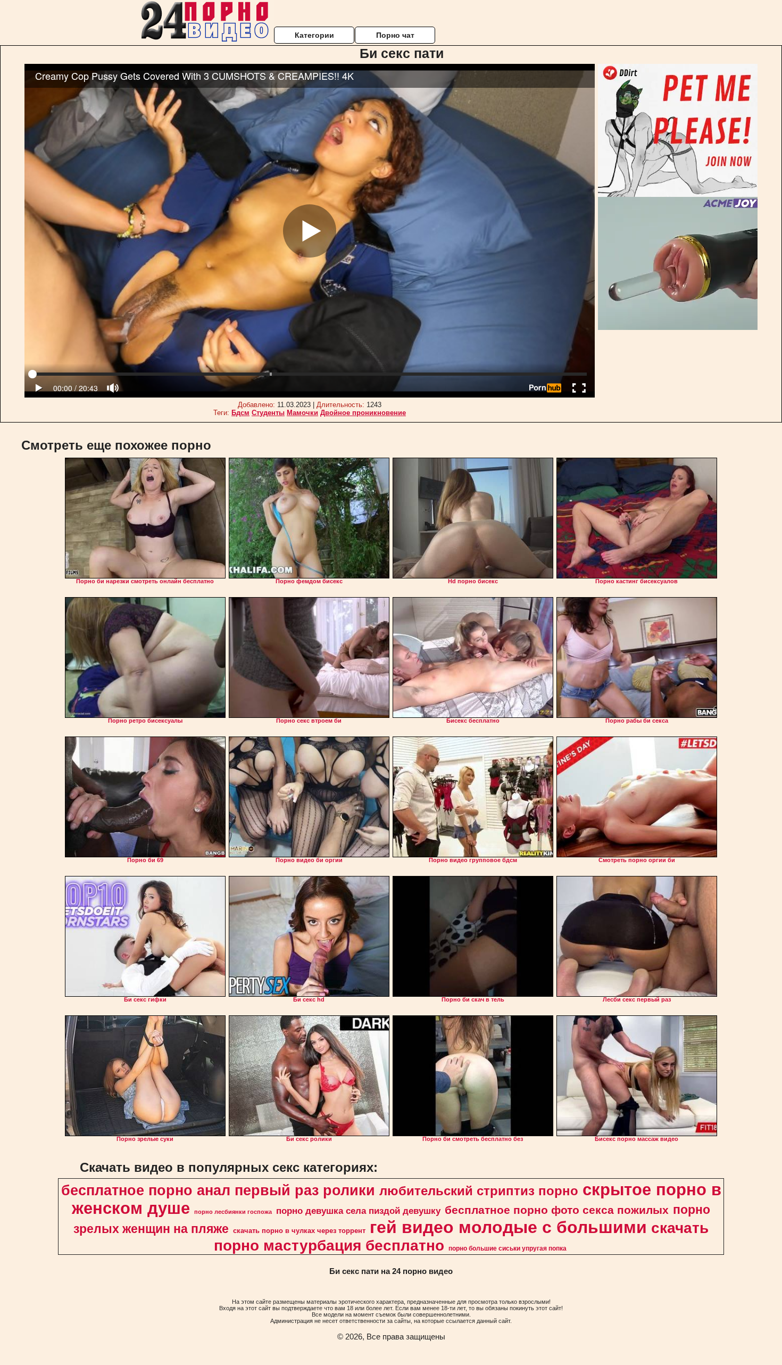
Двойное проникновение (363, 413)
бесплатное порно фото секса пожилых (557, 1210)
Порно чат (395, 35)
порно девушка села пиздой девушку (358, 1210)
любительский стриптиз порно (478, 1191)
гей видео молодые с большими (508, 1227)
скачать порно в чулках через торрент (299, 1231)
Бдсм (240, 413)
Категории (314, 35)
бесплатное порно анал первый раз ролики (218, 1190)
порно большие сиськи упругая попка (507, 1248)
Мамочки (302, 413)
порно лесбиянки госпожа (233, 1212)
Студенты (268, 413)
